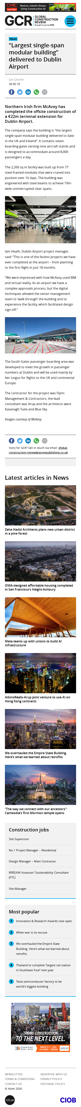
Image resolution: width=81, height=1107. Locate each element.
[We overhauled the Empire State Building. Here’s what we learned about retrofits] (40, 729)
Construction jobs (29, 830)
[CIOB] (58, 1100)
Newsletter (13, 1074)
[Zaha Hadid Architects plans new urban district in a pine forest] (40, 505)
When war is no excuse (31, 932)
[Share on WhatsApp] (36, 92)
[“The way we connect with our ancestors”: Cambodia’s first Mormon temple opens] (40, 785)
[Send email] (44, 92)
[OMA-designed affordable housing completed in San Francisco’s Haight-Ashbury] (40, 561)
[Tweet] (20, 92)
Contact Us (13, 1084)
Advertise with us (53, 1074)
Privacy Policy (51, 1079)
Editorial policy (52, 1084)
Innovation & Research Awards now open (44, 921)
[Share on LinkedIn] (28, 92)
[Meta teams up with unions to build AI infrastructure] (40, 617)
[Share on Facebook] (11, 92)
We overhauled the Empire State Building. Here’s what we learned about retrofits (42, 949)
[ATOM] (22, 1100)
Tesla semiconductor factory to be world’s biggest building (39, 984)
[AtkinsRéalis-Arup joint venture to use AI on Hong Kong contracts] (40, 673)
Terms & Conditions (20, 1079)
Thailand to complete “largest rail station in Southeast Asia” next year (43, 967)
